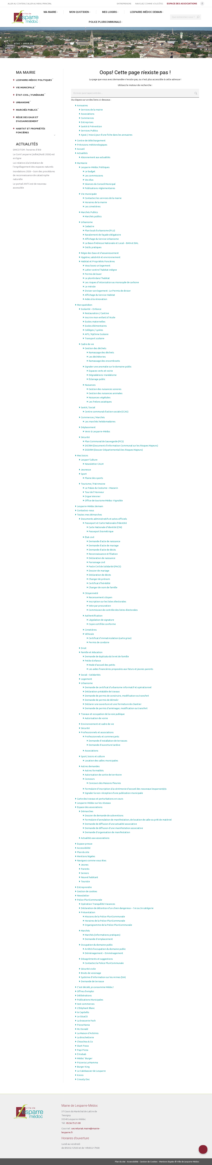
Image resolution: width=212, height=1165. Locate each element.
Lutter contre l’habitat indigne (101, 269)
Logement (86, 679)
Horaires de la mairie (96, 202)
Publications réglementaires (100, 188)
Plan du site (83, 852)
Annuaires (82, 105)
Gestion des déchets (95, 348)
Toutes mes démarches (89, 514)
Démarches (87, 811)
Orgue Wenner (92, 496)
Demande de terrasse (92, 981)
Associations (87, 113)
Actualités (82, 153)
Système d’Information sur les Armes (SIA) (103, 977)
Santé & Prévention (91, 126)
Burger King (83, 1066)
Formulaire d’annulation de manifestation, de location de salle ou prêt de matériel (128, 819)
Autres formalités (94, 770)
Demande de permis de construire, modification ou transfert (117, 695)
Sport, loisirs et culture (93, 756)
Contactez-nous (85, 510)
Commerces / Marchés (93, 417)
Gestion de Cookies (149, 1162)
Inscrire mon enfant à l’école (100, 317)
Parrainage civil (97, 562)
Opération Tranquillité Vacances (98, 904)
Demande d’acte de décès (102, 549)
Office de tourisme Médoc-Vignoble (104, 500)
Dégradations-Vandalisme (103, 375)
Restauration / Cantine (97, 313)
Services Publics (89, 130)
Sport (84, 473)
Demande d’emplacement (99, 939)
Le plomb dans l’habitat (97, 278)
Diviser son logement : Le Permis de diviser (108, 290)
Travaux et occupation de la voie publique (103, 714)
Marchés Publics (89, 212)
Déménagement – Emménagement (104, 953)
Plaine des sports (94, 478)
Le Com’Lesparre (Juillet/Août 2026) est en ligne (34, 156)
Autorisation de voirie (96, 718)
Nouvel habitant (89, 877)
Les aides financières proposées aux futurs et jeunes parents (121, 669)
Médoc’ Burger (84, 1058)
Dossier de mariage (99, 570)
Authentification (93, 615)
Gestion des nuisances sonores (105, 389)
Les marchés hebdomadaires (100, 421)
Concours (90, 779)
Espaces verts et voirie (101, 370)
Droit (83, 648)
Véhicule (89, 634)
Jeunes (84, 864)
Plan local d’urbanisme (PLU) (100, 230)
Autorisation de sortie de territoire (103, 774)
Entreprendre (84, 887)
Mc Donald (82, 1029)
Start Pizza (83, 1045)
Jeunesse (86, 469)
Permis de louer (93, 274)
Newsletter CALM (94, 464)
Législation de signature (101, 619)
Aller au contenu (17, 3)
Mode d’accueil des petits (102, 664)
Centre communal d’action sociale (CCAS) (106, 411)
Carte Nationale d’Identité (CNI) (105, 527)
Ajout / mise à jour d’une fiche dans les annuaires (106, 134)
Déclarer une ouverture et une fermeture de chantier (113, 704)
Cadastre (89, 226)
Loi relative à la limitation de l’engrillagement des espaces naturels (33, 165)
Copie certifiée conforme (102, 624)
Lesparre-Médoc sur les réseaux (94, 803)
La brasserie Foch (86, 1020)
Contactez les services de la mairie (103, 198)
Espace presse (84, 843)
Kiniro (80, 1075)
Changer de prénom (99, 579)
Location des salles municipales (101, 760)
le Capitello (83, 1012)
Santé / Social (88, 407)
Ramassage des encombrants (104, 361)
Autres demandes (90, 766)
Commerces (87, 118)
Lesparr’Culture (89, 459)
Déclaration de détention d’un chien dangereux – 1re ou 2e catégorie (117, 908)
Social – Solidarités (91, 674)
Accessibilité (83, 848)
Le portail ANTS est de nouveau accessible (29, 185)
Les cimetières (93, 206)
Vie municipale (89, 194)
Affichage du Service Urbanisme (102, 239)
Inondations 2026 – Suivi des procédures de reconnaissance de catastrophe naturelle (34, 175)
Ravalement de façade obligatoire (103, 234)
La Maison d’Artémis (88, 1033)
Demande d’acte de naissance (104, 541)
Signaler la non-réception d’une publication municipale (114, 793)
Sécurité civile (88, 968)
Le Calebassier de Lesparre (91, 1071)
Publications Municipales (90, 999)
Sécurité (85, 437)
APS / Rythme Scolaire (96, 334)
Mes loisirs (82, 455)
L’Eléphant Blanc (86, 1008)
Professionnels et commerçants (102, 736)
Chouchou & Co (85, 1041)
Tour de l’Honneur (94, 492)
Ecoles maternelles (95, 321)
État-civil (89, 537)
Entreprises (87, 122)
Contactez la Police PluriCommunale (104, 963)
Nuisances (90, 385)
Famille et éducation (91, 652)
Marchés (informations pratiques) (102, 934)
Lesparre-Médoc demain (90, 506)
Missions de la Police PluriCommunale (105, 916)
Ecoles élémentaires (96, 325)
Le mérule (90, 286)
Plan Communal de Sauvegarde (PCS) (104, 441)
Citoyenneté (91, 593)
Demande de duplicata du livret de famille (107, 656)
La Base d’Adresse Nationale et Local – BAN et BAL (111, 243)
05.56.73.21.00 (73, 1123)
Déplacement (88, 427)
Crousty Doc (83, 1079)
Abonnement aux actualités (95, 157)
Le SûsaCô (82, 1016)
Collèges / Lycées (94, 330)
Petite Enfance (93, 660)
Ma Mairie (82, 163)
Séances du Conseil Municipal (100, 184)
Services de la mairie (92, 109)
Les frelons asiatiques (100, 401)
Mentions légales (86, 856)
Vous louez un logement (97, 265)
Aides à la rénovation (96, 299)
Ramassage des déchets (101, 352)
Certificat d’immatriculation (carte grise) (110, 638)
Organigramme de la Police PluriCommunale (108, 925)
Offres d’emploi (85, 991)
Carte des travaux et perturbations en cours (100, 798)
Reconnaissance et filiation (103, 554)
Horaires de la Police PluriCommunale (105, 920)
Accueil (81, 149)
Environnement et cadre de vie (97, 724)
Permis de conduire (99, 642)
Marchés (85, 930)
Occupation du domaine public (97, 944)
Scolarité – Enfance (91, 309)
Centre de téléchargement (91, 140)
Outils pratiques (93, 247)
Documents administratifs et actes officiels (104, 518)
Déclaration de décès (100, 575)
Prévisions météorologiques (92, 144)
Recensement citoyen (100, 597)
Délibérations (84, 995)
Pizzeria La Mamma (87, 1062)
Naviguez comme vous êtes (91, 860)
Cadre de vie (87, 344)
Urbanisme (87, 222)
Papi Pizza (82, 1050)
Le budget (90, 171)
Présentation (88, 912)
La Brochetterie (85, 1037)
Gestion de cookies (87, 891)
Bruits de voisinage (91, 973)
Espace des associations (89, 807)
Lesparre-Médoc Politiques (95, 167)
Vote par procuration (100, 605)
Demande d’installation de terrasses (108, 740)
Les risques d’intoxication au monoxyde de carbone (112, 282)
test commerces (86, 1004)
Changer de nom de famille (103, 587)
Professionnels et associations (97, 732)
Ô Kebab (81, 1054)
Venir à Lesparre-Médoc (97, 431)
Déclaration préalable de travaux (102, 691)
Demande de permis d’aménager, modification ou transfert (116, 708)
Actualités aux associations (95, 838)
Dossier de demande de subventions (104, 815)
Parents (85, 869)
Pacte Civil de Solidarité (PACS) (105, 566)
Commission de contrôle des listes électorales (113, 610)
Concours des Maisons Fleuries (105, 783)
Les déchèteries (97, 356)
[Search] (198, 17)
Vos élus (89, 179)
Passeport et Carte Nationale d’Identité (106, 523)
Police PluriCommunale (89, 899)
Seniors (85, 873)
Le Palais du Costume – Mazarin (101, 488)
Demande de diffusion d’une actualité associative (111, 824)
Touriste (85, 881)
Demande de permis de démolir (101, 700)
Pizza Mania (83, 1024)
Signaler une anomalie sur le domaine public (108, 366)
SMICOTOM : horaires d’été (27, 149)
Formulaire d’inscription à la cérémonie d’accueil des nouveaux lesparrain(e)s (126, 788)
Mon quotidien (84, 305)
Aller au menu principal (39, 3)
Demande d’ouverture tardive (104, 745)
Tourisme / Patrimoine (93, 483)
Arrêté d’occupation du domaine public (105, 949)
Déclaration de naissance (102, 558)
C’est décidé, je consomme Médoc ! (95, 987)
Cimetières (91, 629)
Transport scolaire (94, 338)
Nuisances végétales (100, 397)
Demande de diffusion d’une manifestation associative (114, 828)
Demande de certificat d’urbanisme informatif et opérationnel (118, 687)
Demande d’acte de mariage (104, 545)
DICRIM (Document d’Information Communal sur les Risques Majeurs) (121, 445)
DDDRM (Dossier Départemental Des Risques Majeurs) (114, 449)
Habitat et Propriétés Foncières (98, 261)
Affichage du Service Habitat (100, 295)
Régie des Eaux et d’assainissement (100, 253)
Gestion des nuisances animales (105, 393)
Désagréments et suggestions (97, 959)
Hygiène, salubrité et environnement (100, 257)
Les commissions (94, 175)
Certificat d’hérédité (99, 583)
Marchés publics (93, 216)
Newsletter (83, 895)
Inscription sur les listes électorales (107, 601)
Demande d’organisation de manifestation (107, 832)
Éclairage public (97, 379)
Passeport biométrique (101, 531)
